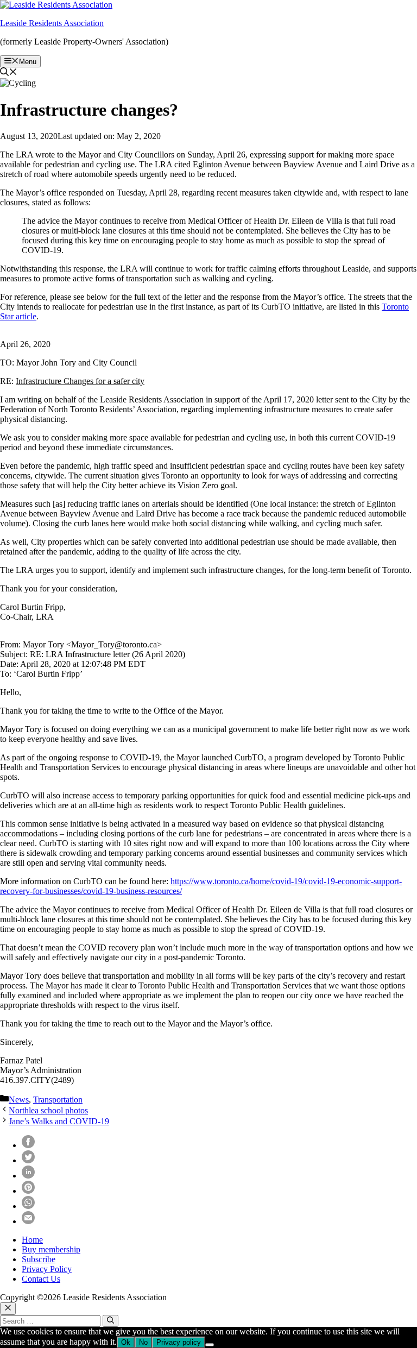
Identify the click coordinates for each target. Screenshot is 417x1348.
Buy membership (51, 1249)
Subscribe (38, 1259)
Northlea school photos (48, 1110)
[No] (209, 1344)
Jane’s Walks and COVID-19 (59, 1121)
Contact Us (41, 1278)
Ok (125, 1342)
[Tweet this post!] (28, 1160)
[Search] (110, 1321)
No (143, 1342)
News (19, 1099)
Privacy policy (178, 1342)
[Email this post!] (28, 1221)
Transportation (58, 1099)
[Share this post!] (28, 1145)
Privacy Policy (47, 1269)
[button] (8, 73)
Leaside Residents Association (52, 23)
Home (32, 1239)
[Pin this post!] (28, 1190)
